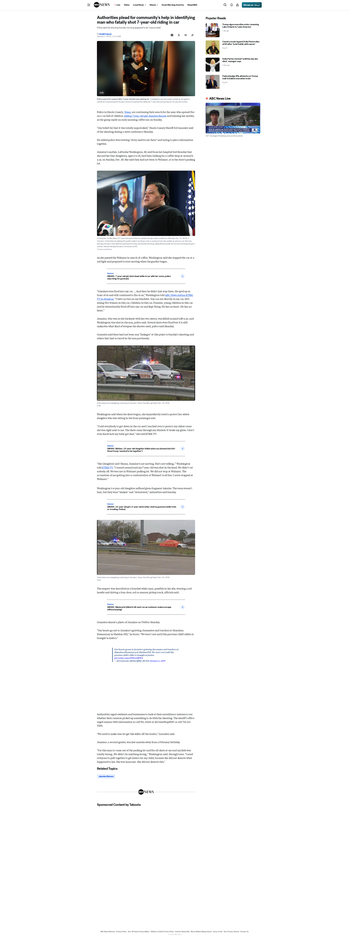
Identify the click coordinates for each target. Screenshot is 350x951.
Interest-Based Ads (182, 932)
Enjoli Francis (105, 34)
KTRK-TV (107, 467)
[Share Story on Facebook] (172, 35)
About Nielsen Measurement (201, 932)
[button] (89, 5)
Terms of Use (217, 932)
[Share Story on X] (178, 35)
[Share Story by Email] (185, 35)
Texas (127, 112)
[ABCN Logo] (102, 5)
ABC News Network (107, 932)
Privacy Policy (121, 932)
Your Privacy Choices (231, 932)
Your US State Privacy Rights (138, 932)
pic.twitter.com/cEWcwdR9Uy (128, 657)
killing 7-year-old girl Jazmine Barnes (145, 115)
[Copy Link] (192, 35)
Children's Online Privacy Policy (162, 932)
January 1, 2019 (157, 660)
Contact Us (244, 932)
